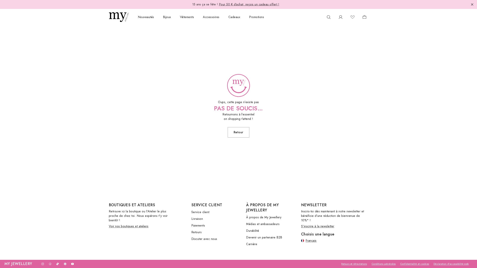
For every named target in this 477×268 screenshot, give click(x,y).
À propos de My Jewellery (263, 217)
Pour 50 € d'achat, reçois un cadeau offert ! (249, 4)
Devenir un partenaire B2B (264, 237)
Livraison (197, 219)
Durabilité (252, 231)
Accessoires (211, 17)
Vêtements (187, 17)
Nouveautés (146, 17)
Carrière (251, 244)
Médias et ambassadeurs (262, 224)
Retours (196, 232)
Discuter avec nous (204, 239)
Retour (238, 132)
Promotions (256, 17)
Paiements (198, 225)
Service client (200, 212)
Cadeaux (234, 17)
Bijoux (167, 17)
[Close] (472, 4)
